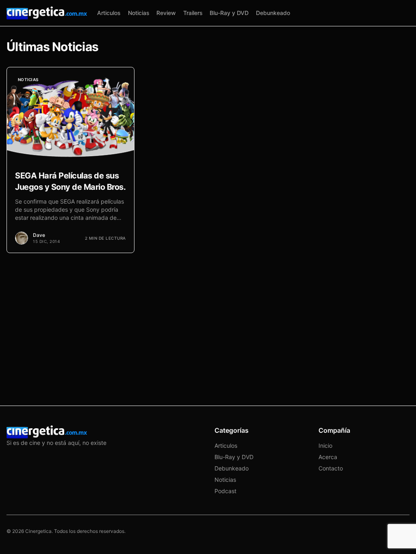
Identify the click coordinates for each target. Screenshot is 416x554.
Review (166, 12)
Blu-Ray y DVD (229, 12)
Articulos (109, 12)
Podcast (225, 490)
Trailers (193, 12)
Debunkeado (273, 12)
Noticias (139, 12)
